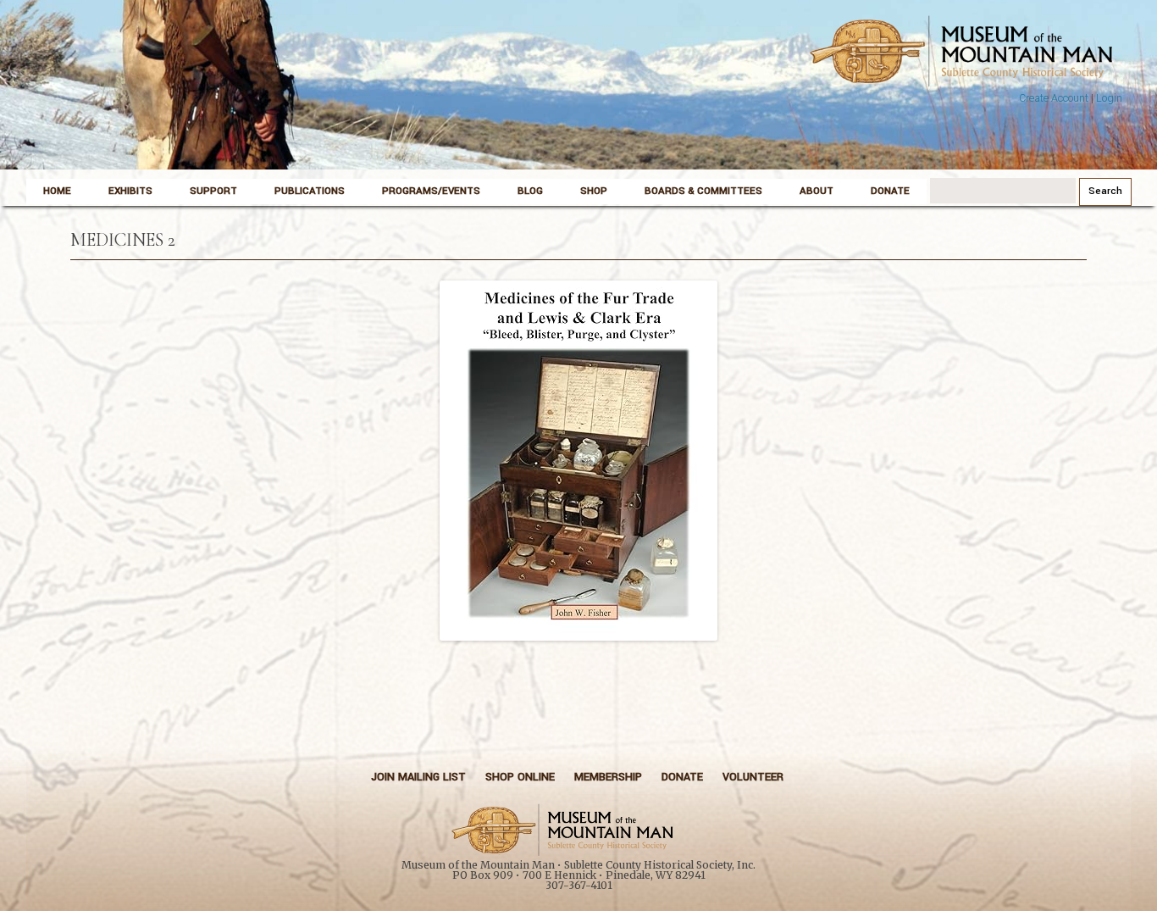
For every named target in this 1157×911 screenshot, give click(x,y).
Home (57, 191)
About (816, 191)
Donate (890, 191)
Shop (593, 191)
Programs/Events (431, 191)
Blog (530, 191)
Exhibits (130, 191)
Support (213, 191)
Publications (309, 191)
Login (1109, 98)
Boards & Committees (703, 191)
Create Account (1053, 98)
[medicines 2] (578, 461)
